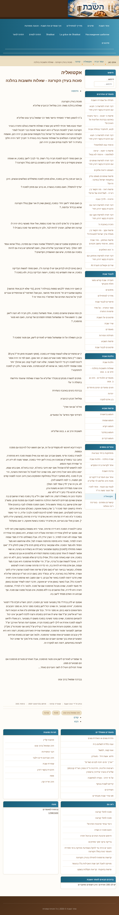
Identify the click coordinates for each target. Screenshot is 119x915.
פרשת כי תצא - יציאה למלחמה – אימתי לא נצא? (101, 153)
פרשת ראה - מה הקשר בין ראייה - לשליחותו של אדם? (100, 191)
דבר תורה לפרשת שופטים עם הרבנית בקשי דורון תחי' (101, 162)
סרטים (91, 25)
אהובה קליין (48, 740)
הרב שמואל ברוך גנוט (71, 713)
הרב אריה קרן (48, 782)
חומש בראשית (106, 414)
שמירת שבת (48, 764)
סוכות (56, 713)
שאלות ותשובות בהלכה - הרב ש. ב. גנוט (102, 370)
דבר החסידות (48, 752)
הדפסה (75, 91)
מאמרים (109, 329)
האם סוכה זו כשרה (103, 830)
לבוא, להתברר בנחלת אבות (100, 129)
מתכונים (109, 290)
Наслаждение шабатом (97, 34)
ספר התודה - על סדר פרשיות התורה (103, 310)
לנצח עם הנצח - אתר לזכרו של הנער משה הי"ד (101, 489)
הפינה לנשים (35, 34)
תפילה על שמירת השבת (102, 100)
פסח (52, 776)
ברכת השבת (107, 471)
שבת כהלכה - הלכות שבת (101, 459)
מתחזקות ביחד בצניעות (102, 453)
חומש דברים (107, 438)
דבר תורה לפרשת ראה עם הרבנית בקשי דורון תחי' (101, 207)
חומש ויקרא (108, 426)
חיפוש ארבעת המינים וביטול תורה (96, 836)
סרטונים (105, 43)
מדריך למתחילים (74, 25)
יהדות (110, 393)
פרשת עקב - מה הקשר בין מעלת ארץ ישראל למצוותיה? (100, 232)
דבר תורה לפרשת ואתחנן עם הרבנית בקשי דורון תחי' (100, 258)
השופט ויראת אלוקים (103, 170)
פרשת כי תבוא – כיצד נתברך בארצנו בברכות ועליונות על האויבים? (100, 119)
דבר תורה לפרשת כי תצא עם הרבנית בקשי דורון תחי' (101, 137)
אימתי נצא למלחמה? (103, 145)
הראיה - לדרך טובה (104, 199)
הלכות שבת (108, 362)
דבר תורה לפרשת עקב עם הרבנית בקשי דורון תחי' (101, 217)
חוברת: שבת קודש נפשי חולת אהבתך (102, 282)
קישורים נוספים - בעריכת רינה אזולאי (101, 504)
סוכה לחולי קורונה (103, 812)
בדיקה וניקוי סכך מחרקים (100, 842)
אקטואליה (108, 496)
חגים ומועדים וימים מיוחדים (100, 387)
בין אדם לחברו (106, 399)
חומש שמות (107, 420)
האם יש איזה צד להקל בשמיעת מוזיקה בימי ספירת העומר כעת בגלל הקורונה (88, 850)
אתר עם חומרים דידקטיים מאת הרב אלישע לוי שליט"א (100, 479)
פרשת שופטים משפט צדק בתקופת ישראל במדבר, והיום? (101, 180)
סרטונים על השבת (105, 317)
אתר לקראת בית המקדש (102, 465)
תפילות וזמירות (106, 335)
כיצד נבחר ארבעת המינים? (99, 824)
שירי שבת (109, 323)
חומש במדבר (107, 432)
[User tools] (81, 87)
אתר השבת (104, 25)
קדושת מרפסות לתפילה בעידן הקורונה (94, 857)
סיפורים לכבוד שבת (104, 302)
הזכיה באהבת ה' (105, 224)
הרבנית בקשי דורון (45, 770)
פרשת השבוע (107, 341)
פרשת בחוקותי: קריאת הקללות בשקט (94, 869)
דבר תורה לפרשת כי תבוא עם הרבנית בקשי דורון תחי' (101, 108)
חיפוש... (110, 79)
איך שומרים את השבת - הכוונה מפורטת (43, 25)
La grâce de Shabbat (70, 34)
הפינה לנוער (18, 34)
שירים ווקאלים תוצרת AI (102, 265)
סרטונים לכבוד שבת (104, 347)
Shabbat (50, 34)
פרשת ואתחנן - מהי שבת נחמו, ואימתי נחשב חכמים (101, 242)
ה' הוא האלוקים (106, 250)
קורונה (52, 704)
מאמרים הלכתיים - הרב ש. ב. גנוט (101, 380)
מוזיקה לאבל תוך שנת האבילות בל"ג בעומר (92, 863)
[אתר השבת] (59, 8)
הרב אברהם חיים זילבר (43, 758)
